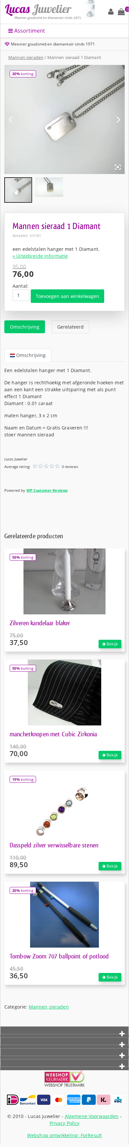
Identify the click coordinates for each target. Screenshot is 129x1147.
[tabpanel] (64, 433)
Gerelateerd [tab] (70, 327)
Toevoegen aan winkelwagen (67, 296)
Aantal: (20, 286)
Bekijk (112, 644)
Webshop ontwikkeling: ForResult (64, 1135)
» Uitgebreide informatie (40, 256)
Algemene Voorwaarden (92, 1116)
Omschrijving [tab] (24, 327)
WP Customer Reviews (47, 490)
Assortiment (29, 30)
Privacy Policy (65, 1123)
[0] (121, 12)
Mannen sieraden (25, 57)
